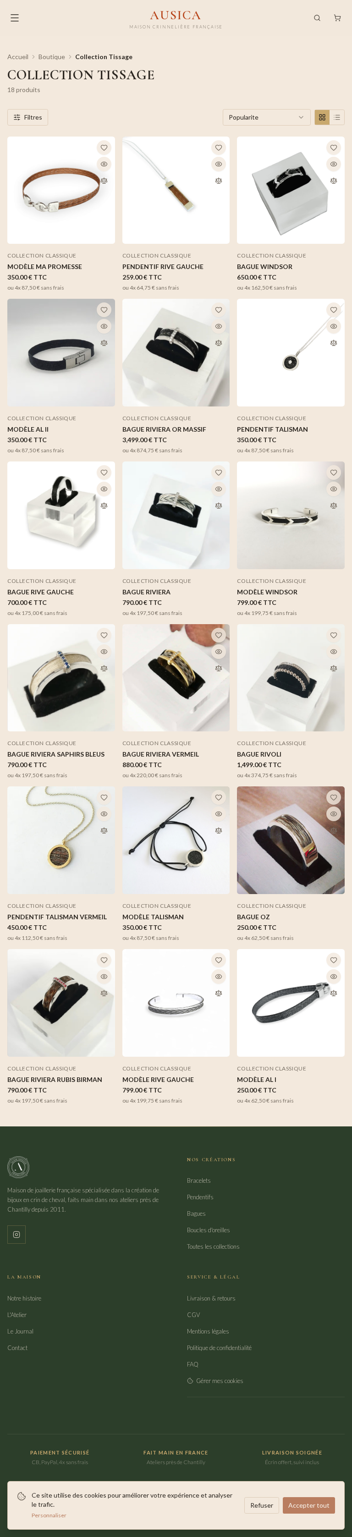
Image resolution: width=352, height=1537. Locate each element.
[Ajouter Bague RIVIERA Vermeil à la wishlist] (218, 635)
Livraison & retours (211, 1298)
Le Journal (20, 1331)
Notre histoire (24, 1298)
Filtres (33, 117)
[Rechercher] (317, 18)
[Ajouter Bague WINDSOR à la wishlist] (333, 147)
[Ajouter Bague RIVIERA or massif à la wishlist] (218, 309)
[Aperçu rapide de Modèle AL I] (333, 976)
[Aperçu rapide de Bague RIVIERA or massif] (218, 326)
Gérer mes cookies (219, 1380)
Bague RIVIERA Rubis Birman (54, 1079)
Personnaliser (49, 1515)
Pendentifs (200, 1197)
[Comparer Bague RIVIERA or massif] (218, 342)
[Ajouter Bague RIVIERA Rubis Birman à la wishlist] (104, 960)
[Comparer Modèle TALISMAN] (218, 830)
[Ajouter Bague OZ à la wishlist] (333, 797)
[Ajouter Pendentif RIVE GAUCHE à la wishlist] (218, 147)
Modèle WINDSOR (267, 592)
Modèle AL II (28, 429)
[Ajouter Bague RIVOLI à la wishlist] (333, 635)
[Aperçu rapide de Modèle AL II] (104, 326)
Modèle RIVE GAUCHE (158, 1079)
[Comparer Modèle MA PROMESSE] (104, 180)
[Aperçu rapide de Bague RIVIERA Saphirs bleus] (104, 651)
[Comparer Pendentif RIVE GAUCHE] (218, 180)
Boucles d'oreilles (208, 1230)
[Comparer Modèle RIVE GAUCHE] (218, 993)
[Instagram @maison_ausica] (16, 1234)
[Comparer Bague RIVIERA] (218, 505)
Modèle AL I (256, 1079)
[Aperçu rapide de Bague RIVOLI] (333, 651)
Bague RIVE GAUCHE (40, 592)
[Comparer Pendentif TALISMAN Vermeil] (104, 830)
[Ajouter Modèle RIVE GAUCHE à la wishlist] (218, 960)
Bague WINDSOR (264, 266)
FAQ (192, 1364)
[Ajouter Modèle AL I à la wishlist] (333, 960)
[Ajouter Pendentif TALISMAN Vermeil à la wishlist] (104, 797)
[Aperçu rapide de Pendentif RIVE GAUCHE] (218, 164)
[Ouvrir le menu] (14, 18)
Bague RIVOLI (259, 754)
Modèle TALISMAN (153, 917)
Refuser (261, 1505)
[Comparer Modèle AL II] (104, 342)
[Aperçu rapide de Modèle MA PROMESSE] (104, 164)
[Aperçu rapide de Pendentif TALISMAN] (333, 326)
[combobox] (267, 117)
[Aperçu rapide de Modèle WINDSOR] (333, 489)
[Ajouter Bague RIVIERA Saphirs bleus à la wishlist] (104, 635)
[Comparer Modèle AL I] (333, 993)
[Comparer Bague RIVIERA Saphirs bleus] (104, 668)
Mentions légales (208, 1331)
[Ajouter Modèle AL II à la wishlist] (104, 309)
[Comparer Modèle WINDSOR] (333, 505)
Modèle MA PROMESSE (44, 266)
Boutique (51, 56)
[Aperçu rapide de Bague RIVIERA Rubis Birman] (104, 976)
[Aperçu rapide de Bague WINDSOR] (333, 164)
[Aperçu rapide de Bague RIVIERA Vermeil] (218, 651)
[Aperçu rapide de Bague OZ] (333, 814)
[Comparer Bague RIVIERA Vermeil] (218, 668)
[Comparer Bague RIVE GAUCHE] (104, 505)
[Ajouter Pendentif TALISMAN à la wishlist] (333, 309)
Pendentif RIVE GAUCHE (163, 266)
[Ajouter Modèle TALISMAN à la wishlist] (218, 797)
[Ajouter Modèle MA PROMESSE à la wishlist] (104, 147)
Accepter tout (309, 1505)
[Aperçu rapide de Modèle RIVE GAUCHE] (218, 976)
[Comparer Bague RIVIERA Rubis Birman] (104, 993)
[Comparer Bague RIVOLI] (333, 668)
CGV (193, 1314)
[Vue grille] (322, 117)
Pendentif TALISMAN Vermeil (57, 917)
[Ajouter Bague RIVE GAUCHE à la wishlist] (104, 472)
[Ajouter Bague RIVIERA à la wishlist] (218, 472)
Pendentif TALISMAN (272, 429)
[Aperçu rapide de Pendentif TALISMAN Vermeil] (104, 814)
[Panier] (337, 18)
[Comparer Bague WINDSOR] (333, 180)
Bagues (196, 1213)
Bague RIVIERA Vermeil (160, 754)
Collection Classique (42, 255)
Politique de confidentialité (219, 1347)
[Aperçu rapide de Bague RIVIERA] (218, 489)
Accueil (17, 56)
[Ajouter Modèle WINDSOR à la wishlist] (333, 472)
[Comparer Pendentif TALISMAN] (333, 342)
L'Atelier (17, 1314)
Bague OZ (253, 917)
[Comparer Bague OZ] (333, 830)
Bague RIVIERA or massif (164, 429)
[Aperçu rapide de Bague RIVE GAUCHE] (104, 489)
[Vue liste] (337, 117)
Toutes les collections (213, 1246)
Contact (17, 1347)
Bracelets (199, 1180)
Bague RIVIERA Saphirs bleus (55, 754)
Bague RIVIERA (146, 592)
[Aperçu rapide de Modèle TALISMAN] (218, 814)
